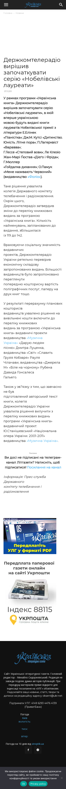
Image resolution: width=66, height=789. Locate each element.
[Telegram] (37, 750)
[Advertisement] (33, 37)
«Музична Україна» (42, 441)
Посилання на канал (44, 467)
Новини (20, 13)
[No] (61, 778)
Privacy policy (38, 783)
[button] (6, 4)
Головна (8, 13)
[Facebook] (28, 750)
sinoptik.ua (38, 743)
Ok (23, 783)
